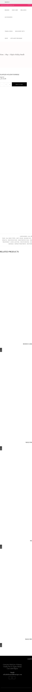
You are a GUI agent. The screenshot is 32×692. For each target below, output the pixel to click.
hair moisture (12, 240)
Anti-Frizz (19, 238)
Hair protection (23, 240)
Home (2, 55)
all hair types (10, 238)
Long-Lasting (14, 242)
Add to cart (19, 84)
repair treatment (20, 243)
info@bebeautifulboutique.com (7, 5)
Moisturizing (24, 242)
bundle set (27, 238)
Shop (6, 55)
